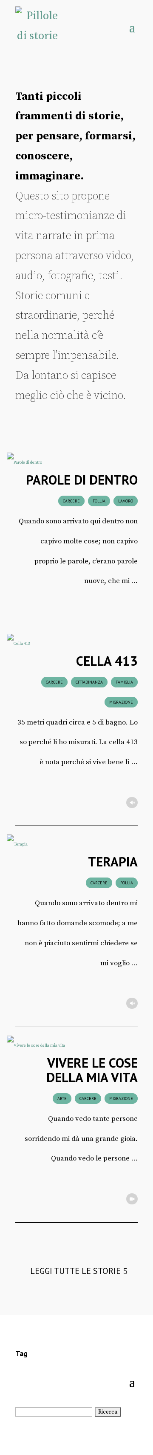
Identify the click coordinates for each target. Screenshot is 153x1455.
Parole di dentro (82, 479)
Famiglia (124, 682)
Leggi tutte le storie (75, 1270)
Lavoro (125, 501)
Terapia (113, 861)
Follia (99, 501)
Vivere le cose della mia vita (92, 1070)
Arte (62, 1098)
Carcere (71, 501)
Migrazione (121, 702)
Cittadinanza (89, 682)
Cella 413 (107, 661)
